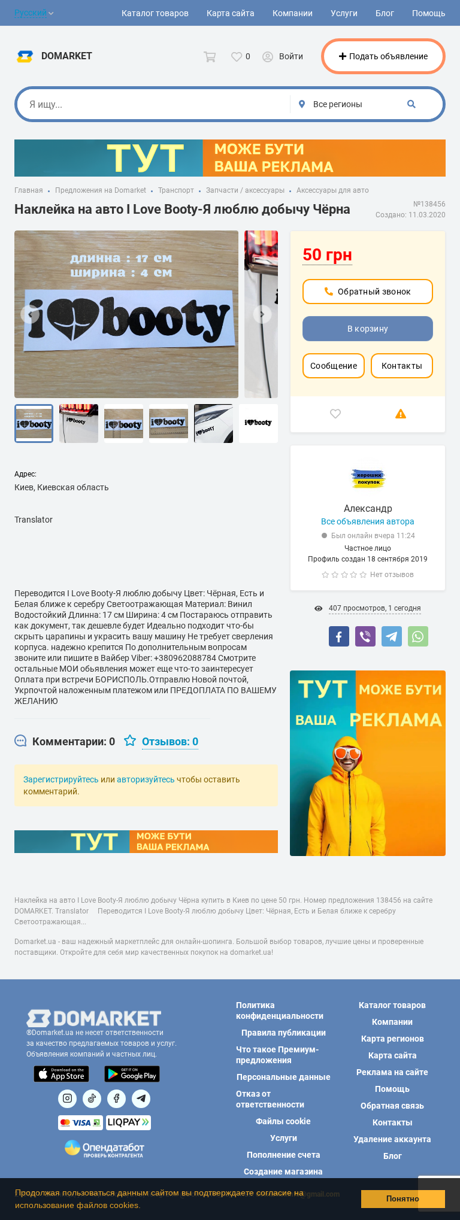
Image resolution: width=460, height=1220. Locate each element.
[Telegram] (392, 636)
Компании (293, 13)
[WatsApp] (418, 636)
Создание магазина (283, 1171)
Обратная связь (392, 1105)
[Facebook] (339, 636)
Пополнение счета (283, 1155)
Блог (385, 13)
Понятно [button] (402, 1199)
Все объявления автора (367, 521)
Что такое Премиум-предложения (277, 1055)
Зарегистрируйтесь (61, 779)
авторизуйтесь (146, 779)
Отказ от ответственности (270, 1099)
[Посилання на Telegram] (141, 1098)
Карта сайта (231, 13)
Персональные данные (284, 1077)
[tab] (64, 741)
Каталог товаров (155, 13)
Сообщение (333, 366)
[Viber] (365, 636)
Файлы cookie (283, 1121)
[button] (145, 1206)
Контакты (402, 366)
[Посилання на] (67, 1098)
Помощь (429, 13)
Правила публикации (283, 1032)
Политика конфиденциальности (279, 1010)
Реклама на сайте (392, 1072)
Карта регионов (392, 1038)
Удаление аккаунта (392, 1139)
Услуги (344, 13)
